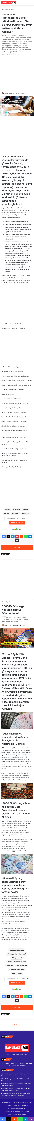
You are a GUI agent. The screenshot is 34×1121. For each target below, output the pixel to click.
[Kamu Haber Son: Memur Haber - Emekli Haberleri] (8, 2)
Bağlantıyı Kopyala (17, 522)
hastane (17, 509)
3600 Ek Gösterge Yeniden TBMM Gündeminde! (15, 1074)
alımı (8, 509)
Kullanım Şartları (24, 1111)
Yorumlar (17, 547)
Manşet (12, 9)
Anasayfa (7, 1111)
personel (26, 513)
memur (15, 513)
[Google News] (17, 529)
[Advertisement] (17, 73)
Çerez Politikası (12, 1114)
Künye (19, 1114)
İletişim (24, 1114)
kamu (26, 509)
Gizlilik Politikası (15, 1111)
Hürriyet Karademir (9, 93)
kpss (7, 513)
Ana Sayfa (6, 9)
